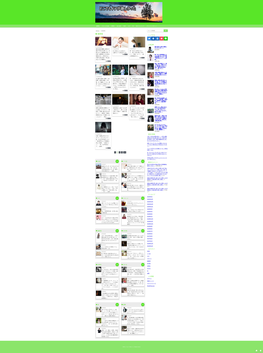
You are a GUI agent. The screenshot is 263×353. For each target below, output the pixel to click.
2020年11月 (150, 206)
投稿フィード (150, 281)
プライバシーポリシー (152, 26)
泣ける (148, 268)
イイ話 (148, 253)
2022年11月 (150, 199)
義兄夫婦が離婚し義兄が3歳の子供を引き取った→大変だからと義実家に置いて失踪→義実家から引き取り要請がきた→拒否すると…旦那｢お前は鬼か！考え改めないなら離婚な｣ (103, 54)
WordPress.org (150, 286)
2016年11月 (150, 246)
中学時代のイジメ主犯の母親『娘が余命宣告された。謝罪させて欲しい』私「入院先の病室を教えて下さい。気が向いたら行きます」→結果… (110, 179)
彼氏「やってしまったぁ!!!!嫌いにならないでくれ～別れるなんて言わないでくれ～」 (110, 205)
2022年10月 (150, 201)
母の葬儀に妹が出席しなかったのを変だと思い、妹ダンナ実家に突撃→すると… (135, 237)
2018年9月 (149, 226)
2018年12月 (150, 218)
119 (125, 152)
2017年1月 (149, 241)
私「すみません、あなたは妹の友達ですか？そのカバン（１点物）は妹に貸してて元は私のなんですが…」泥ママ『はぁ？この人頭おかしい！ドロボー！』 (110, 272)
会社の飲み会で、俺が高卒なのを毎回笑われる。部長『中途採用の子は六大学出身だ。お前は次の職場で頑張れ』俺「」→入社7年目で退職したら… (135, 272)
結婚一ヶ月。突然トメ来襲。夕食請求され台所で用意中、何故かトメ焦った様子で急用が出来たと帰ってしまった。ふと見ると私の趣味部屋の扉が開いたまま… (110, 333)
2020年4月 (149, 211)
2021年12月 (150, 204)
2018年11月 (150, 221)
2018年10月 (150, 223)
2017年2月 (149, 238)
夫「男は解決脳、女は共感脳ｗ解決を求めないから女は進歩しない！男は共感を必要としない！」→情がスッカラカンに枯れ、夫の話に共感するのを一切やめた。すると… (135, 320)
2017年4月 (149, 236)
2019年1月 (149, 216)
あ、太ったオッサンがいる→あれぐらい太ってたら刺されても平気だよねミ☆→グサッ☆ (135, 311)
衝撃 (148, 273)
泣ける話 (119, 26)
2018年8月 (149, 228)
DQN (124, 26)
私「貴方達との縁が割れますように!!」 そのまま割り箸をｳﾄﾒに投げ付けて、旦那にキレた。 (110, 255)
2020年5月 (149, 209)
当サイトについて (140, 26)
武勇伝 (112, 26)
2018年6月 (149, 233)
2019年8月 (149, 214)
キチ (129, 26)
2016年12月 (150, 243)
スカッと (149, 258)
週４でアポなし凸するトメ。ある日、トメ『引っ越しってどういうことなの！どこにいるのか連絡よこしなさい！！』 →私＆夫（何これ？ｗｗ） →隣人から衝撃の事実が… (110, 312)
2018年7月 (149, 231)
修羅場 (97, 26)
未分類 (148, 263)
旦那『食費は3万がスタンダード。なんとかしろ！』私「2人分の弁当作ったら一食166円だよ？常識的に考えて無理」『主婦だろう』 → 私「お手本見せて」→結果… (103, 141)
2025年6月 (149, 196)
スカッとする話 (105, 26)
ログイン (149, 278)
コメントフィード (151, 283)
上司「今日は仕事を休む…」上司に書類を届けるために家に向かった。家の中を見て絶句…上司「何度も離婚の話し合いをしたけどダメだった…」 (110, 239)
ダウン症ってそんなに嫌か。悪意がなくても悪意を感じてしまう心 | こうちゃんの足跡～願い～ (157, 174)
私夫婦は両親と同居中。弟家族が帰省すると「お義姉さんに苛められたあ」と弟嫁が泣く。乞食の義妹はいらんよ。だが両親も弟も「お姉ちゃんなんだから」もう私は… (120, 83)
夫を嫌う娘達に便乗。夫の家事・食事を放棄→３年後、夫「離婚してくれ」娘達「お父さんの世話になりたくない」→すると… (103, 82)
